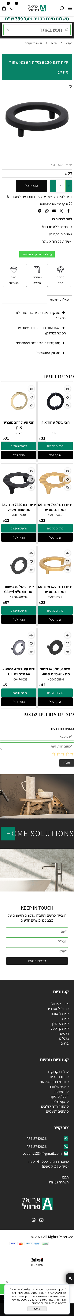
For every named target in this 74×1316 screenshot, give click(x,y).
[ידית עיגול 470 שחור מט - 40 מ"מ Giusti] (55, 663)
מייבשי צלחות (59, 1086)
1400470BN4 (55, 679)
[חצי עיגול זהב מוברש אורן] (18, 417)
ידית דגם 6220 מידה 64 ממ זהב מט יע (55, 589)
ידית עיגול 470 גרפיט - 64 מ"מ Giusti (18, 671)
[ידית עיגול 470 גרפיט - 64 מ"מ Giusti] (18, 663)
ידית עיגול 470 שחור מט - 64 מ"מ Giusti (19, 589)
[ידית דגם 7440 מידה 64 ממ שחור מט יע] (18, 499)
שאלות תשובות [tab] (59, 299)
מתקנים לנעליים (57, 1111)
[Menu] (70, 7)
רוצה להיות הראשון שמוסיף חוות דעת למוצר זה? (39, 196)
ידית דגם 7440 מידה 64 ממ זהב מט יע (55, 507)
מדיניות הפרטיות (40, 1303)
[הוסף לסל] (67, 405)
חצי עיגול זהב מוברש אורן (18, 425)
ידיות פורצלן (60, 1023)
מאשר (37, 1308)
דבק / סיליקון (59, 1096)
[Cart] (4, 7)
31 (43, 438)
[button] (55, 455)
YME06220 (57, 165)
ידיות (65, 1018)
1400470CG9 (19, 679)
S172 (55, 433)
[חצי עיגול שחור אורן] (55, 417)
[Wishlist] (12, 7)
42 (43, 684)
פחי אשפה (61, 1091)
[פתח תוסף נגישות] (70, 1278)
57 (7, 602)
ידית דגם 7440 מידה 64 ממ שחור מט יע (19, 507)
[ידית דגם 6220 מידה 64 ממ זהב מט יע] (55, 581)
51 (7, 684)
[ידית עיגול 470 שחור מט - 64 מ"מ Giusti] (18, 581)
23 (70, 173)
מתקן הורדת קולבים (54, 1106)
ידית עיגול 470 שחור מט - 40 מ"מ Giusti (55, 671)
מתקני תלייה (60, 1101)
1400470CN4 (19, 597)
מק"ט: (68, 165)
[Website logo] (37, 7)
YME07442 (55, 515)
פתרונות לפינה (58, 1076)
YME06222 (55, 597)
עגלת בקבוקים (58, 1071)
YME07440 (19, 515)
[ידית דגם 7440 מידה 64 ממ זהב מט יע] (55, 499)
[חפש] (62, 7)
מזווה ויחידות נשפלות (54, 1081)
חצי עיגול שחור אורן (55, 422)
